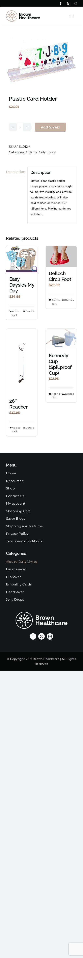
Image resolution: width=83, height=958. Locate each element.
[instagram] (75, 3)
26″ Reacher (18, 404)
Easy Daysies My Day (21, 285)
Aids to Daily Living (41, 152)
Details (30, 311)
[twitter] (68, 3)
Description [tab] (15, 172)
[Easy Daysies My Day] (21, 259)
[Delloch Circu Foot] (61, 256)
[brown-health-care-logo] (23, 12)
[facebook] (60, 3)
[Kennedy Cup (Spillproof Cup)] (61, 339)
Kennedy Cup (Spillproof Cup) (60, 364)
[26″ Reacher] (21, 361)
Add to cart (50, 127)
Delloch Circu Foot (60, 276)
